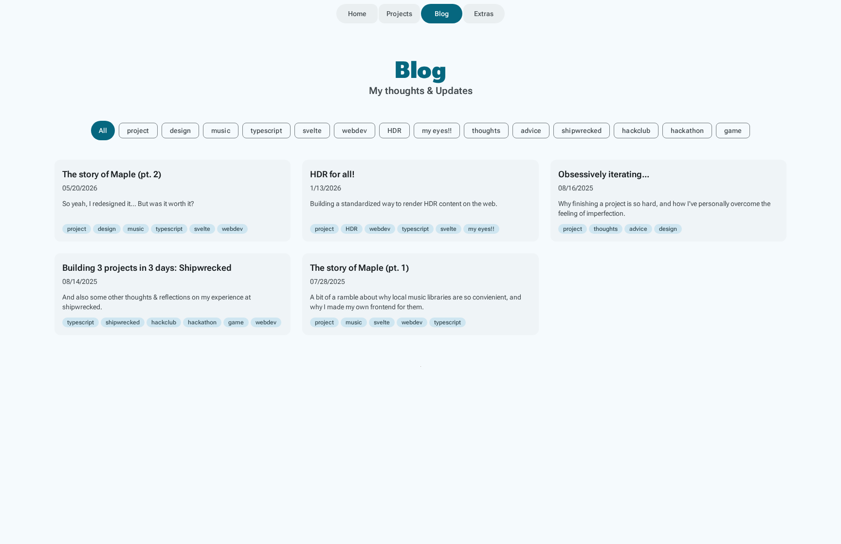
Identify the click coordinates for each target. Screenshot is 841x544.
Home (357, 14)
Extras (484, 14)
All (103, 130)
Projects (399, 14)
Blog (442, 14)
